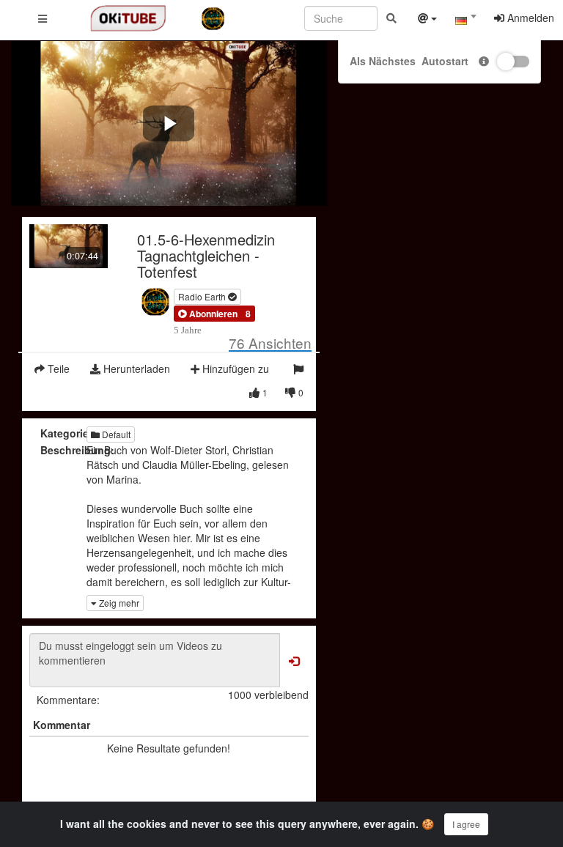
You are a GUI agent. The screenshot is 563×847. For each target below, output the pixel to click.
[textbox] (465, 20)
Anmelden (529, 17)
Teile (57, 368)
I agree (466, 824)
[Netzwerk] (427, 20)
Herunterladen (135, 368)
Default (115, 434)
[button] (208, 314)
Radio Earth (203, 296)
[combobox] (465, 21)
